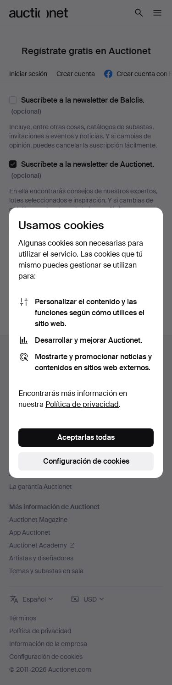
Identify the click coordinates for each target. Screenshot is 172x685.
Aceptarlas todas (86, 437)
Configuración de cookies (86, 461)
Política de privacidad (82, 404)
